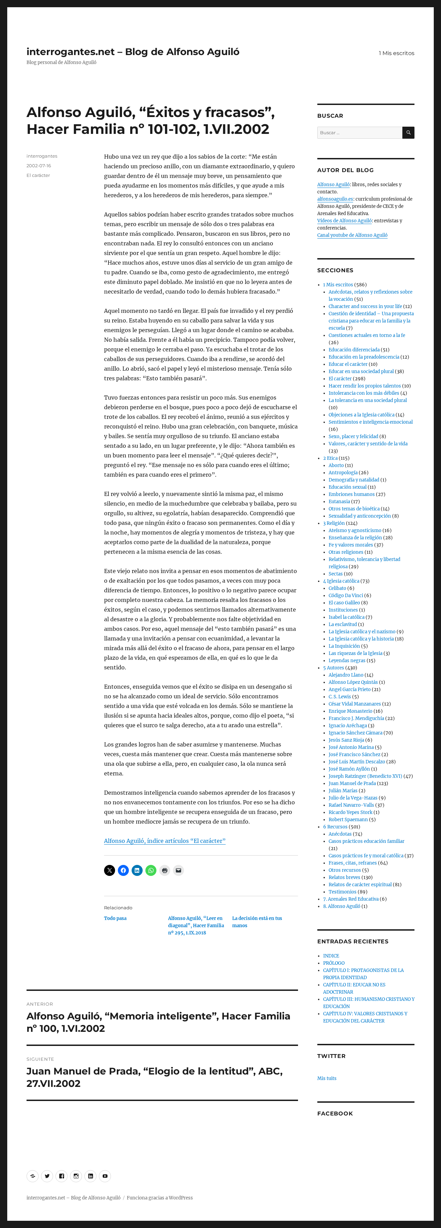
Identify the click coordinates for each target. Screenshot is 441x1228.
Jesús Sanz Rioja (346, 740)
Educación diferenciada (354, 350)
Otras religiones (346, 552)
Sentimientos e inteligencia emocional (371, 422)
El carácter (38, 175)
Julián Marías (343, 791)
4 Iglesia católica (341, 581)
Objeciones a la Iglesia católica (361, 415)
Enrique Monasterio (350, 711)
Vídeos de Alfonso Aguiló (344, 221)
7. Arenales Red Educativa (351, 899)
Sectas (336, 574)
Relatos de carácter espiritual (360, 885)
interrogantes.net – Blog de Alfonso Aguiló (133, 51)
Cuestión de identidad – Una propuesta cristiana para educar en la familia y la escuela (371, 321)
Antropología (343, 473)
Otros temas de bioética (354, 509)
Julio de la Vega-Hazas (353, 798)
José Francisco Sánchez (354, 755)
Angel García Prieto (350, 689)
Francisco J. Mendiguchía (356, 718)
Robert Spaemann (348, 820)
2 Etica (330, 458)
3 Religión (334, 523)
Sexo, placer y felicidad (353, 437)
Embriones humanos (352, 494)
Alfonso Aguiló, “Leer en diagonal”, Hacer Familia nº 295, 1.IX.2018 (196, 925)
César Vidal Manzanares (355, 704)
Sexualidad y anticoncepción (360, 516)
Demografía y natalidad (354, 480)
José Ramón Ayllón (349, 769)
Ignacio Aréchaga (348, 726)
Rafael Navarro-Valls (351, 805)
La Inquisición (344, 646)
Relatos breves (344, 877)
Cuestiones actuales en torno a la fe (367, 335)
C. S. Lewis (340, 697)
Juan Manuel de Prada (352, 783)
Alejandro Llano (346, 675)
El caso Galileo (344, 603)
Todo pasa (115, 918)
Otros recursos (345, 870)
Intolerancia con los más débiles (364, 393)
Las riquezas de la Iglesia (355, 653)
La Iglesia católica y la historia (361, 639)
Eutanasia (339, 502)
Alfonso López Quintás (353, 682)
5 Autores (333, 668)
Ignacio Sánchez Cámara (355, 733)
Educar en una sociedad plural (361, 371)
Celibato (337, 588)
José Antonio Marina (351, 747)
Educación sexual (348, 487)
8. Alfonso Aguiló (341, 906)
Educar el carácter (348, 364)
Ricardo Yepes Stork (350, 812)
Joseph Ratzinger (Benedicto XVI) (365, 776)
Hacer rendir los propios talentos (365, 386)
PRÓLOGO (334, 963)
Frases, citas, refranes (353, 863)
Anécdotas (340, 834)
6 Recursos (335, 827)
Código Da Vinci (346, 596)
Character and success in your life (365, 306)
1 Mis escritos (396, 53)
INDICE (331, 956)
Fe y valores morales (351, 545)
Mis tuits (327, 1078)
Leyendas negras (347, 661)
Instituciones (343, 610)
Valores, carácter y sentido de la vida (368, 444)
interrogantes (42, 156)
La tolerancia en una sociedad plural (368, 400)
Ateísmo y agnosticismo (355, 530)
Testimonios (343, 892)
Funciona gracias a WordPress (160, 1198)
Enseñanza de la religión (355, 538)
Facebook (335, 1113)
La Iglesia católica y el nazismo (362, 632)
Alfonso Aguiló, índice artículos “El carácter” (165, 840)
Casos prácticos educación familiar (366, 841)
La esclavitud (343, 624)
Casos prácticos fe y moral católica (366, 856)
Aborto (336, 465)
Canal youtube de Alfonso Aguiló (352, 235)
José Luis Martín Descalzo (357, 762)
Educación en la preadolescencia (364, 357)
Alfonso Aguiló (333, 185)
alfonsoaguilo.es (335, 199)
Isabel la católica (347, 617)
